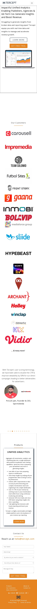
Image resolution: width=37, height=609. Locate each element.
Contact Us (27, 588)
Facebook (22, 593)
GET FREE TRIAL (18, 46)
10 (26, 431)
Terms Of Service (25, 602)
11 (28, 431)
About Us (26, 586)
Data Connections (11, 590)
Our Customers (11, 588)
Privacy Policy (12, 602)
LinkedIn (13, 593)
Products (9, 586)
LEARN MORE (18, 40)
